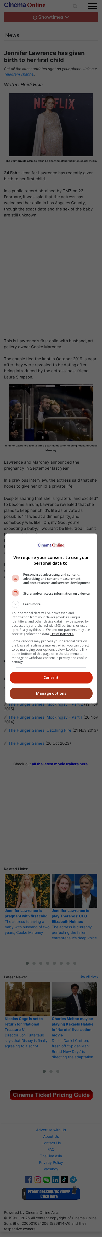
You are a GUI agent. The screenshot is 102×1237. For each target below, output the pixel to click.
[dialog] (51, 618)
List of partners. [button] (62, 634)
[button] (51, 604)
